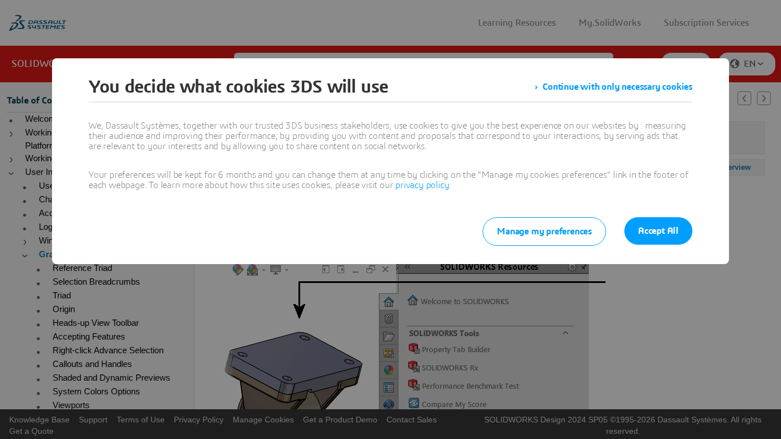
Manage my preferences (544, 231)
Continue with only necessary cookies (617, 86)
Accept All (658, 231)
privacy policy (422, 185)
